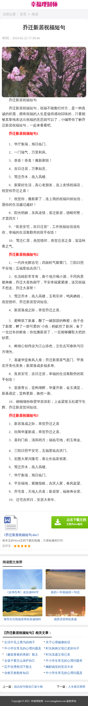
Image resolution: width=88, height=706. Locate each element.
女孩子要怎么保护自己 (19, 660)
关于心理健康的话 (58, 642)
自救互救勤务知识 (16, 673)
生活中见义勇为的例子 (19, 642)
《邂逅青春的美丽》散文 (21, 654)
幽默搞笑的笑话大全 (59, 666)
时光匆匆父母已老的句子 (62, 648)
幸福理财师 (37, 701)
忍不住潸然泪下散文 (18, 666)
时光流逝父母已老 (58, 654)
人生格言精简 (76, 686)
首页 (23, 14)
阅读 (35, 14)
